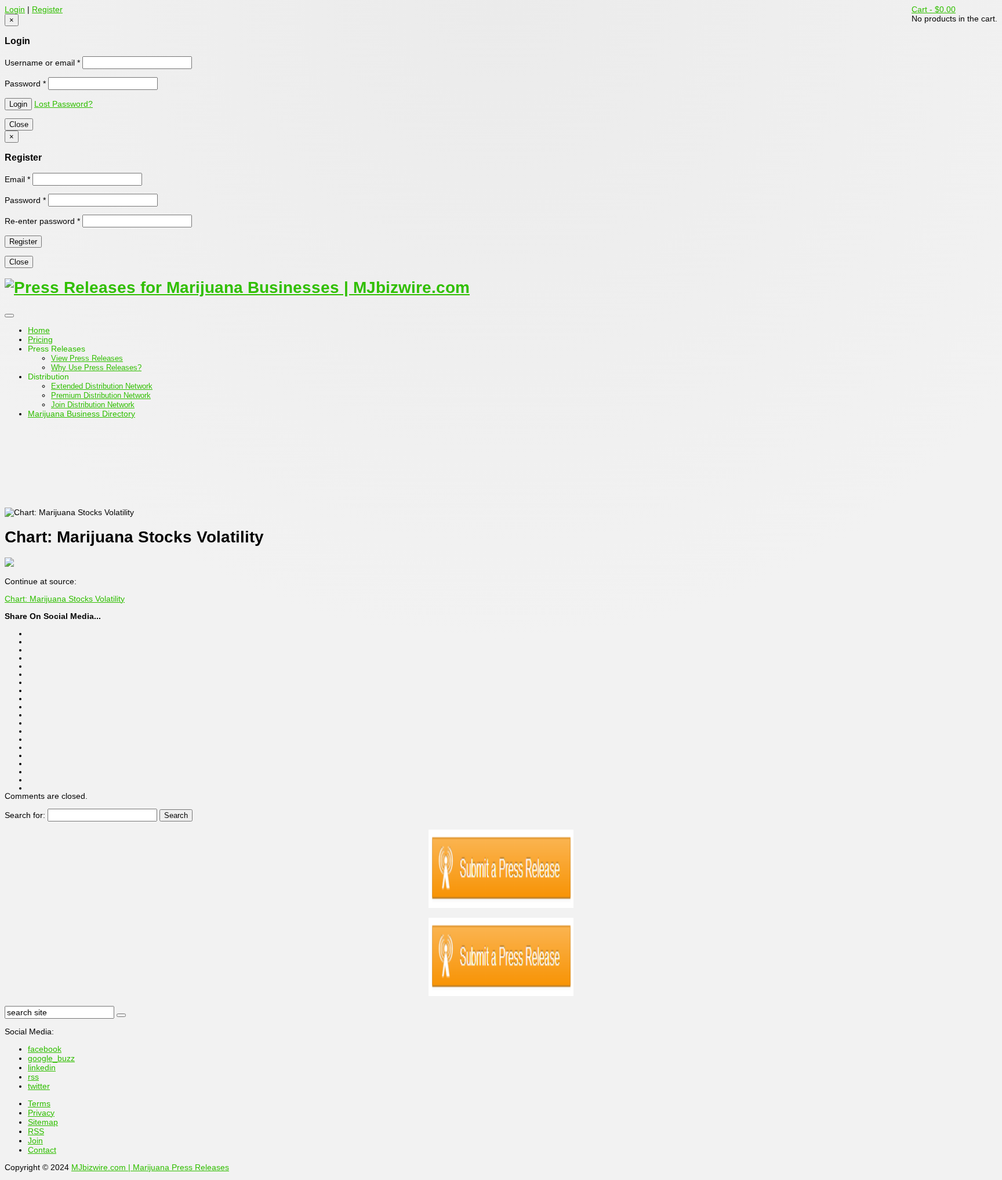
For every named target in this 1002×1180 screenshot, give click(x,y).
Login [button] (15, 9)
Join (35, 1140)
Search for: (25, 815)
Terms (39, 1103)
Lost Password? (63, 103)
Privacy (41, 1112)
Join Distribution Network (93, 404)
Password (25, 83)
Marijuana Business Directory (81, 413)
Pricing (40, 339)
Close (18, 124)
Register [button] (47, 9)
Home (39, 330)
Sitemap (43, 1122)
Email (17, 179)
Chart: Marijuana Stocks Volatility (65, 598)
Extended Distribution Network (102, 386)
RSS (36, 1131)
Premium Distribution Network (101, 395)
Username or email (42, 62)
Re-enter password (42, 221)
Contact (42, 1149)
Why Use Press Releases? (96, 367)
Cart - (934, 9)
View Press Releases (87, 358)
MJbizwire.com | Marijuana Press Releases (150, 1167)
